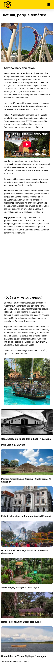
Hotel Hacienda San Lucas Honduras (21, 622)
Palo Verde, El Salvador (13, 445)
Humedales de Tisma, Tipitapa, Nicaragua (23, 656)
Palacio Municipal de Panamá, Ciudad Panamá (26, 516)
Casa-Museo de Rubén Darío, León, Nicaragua (26, 439)
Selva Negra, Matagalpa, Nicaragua (20, 587)
